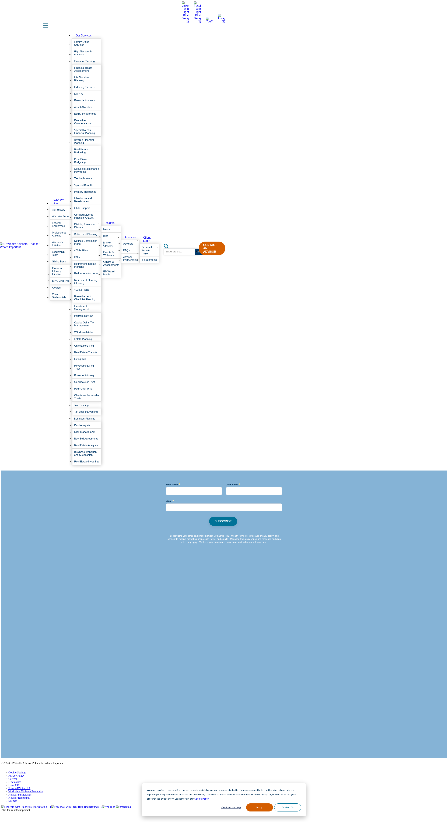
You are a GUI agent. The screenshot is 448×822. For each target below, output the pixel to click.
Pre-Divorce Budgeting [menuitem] (81, 151)
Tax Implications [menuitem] (83, 178)
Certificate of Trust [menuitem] (84, 381)
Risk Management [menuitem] (84, 431)
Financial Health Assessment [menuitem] (83, 69)
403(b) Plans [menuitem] (81, 250)
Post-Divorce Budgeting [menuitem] (81, 161)
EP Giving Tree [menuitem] (60, 280)
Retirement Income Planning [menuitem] (85, 265)
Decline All (287, 807)
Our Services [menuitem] (84, 35)
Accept (259, 807)
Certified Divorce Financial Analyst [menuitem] (83, 216)
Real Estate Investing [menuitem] (86, 461)
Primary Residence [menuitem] (85, 191)
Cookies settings (231, 807)
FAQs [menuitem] (126, 250)
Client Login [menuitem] (146, 239)
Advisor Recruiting (19, 797)
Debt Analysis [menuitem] (82, 425)
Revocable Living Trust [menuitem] (84, 367)
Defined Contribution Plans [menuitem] (85, 242)
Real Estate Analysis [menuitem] (86, 445)
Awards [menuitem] (56, 287)
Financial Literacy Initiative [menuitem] (57, 271)
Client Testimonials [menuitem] (59, 296)
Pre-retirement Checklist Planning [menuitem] (84, 298)
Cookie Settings (17, 772)
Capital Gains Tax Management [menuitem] (84, 324)
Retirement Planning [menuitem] (85, 234)
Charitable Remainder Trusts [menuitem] (86, 397)
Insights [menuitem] (109, 222)
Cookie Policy (201, 798)
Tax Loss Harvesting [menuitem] (86, 411)
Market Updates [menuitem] (108, 244)
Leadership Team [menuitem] (58, 253)
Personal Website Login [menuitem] (147, 250)
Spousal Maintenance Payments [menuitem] (86, 170)
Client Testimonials (12, 747)
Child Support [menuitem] (82, 208)
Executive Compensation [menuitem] (82, 122)
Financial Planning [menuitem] (84, 61)
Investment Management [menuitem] (81, 308)
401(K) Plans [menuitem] (81, 289)
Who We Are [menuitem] (59, 202)
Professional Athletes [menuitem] (59, 234)
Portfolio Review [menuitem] (83, 315)
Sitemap (12, 800)
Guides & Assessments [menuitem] (111, 263)
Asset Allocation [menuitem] (83, 107)
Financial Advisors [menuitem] (84, 100)
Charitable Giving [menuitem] (84, 345)
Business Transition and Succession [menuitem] (85, 453)
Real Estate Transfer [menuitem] (86, 352)
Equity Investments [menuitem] (85, 113)
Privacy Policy (16, 775)
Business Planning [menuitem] (84, 418)
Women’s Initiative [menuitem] (57, 244)
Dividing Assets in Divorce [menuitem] (84, 226)
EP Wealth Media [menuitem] (109, 273)
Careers (12, 778)
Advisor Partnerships (19, 794)
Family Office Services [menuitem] (81, 43)
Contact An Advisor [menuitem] (210, 248)
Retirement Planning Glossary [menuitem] (85, 282)
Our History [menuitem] (58, 209)
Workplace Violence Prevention (25, 791)
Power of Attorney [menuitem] (84, 375)
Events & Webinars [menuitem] (108, 254)
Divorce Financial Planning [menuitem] (84, 141)
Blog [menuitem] (105, 235)
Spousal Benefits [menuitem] (83, 185)
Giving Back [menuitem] (59, 261)
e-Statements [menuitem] (149, 259)
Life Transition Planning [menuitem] (82, 79)
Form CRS (14, 785)
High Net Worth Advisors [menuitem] (83, 53)
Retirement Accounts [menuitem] (86, 273)
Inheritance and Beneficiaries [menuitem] (83, 200)
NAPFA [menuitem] (78, 93)
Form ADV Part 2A (19, 788)
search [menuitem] (168, 245)
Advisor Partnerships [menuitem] (130, 258)
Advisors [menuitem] (130, 237)
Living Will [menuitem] (80, 358)
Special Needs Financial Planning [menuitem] (84, 131)
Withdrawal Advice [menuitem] (84, 332)
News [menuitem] (106, 229)
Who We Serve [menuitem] (60, 216)
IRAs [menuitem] (77, 257)
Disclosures (14, 781)
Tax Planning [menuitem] (81, 405)
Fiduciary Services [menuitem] (85, 87)
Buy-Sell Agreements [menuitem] (86, 438)
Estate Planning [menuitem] (83, 338)
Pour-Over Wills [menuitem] (83, 388)
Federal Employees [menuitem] (58, 224)
